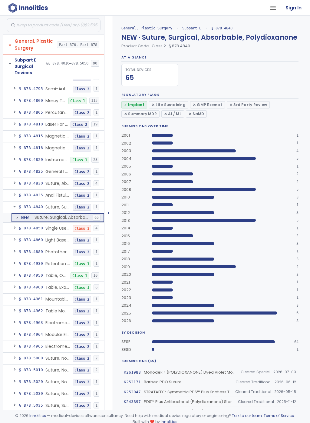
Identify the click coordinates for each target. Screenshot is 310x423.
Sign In (293, 7)
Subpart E (191, 28)
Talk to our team (247, 415)
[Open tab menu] (273, 8)
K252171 (132, 382)
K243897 (132, 401)
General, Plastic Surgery (146, 28)
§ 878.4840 (221, 28)
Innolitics (37, 415)
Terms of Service (279, 415)
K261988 (132, 372)
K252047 (132, 392)
